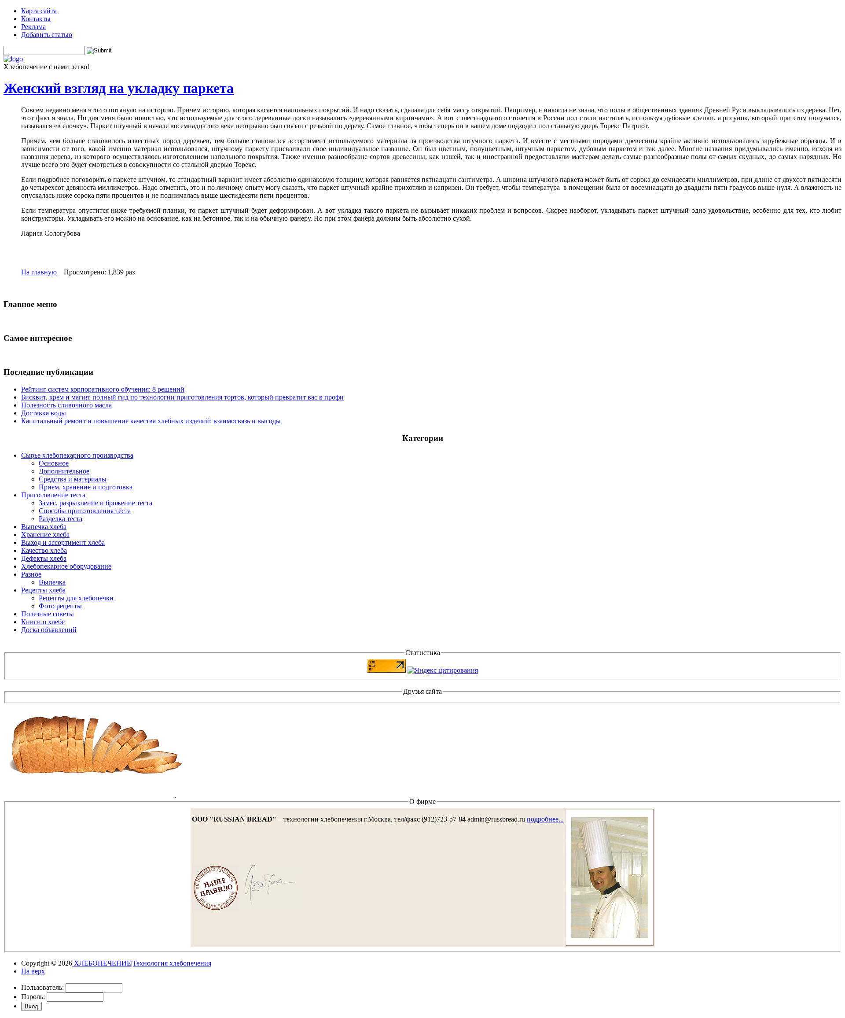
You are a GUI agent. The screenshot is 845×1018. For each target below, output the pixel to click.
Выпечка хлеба (43, 526)
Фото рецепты (60, 606)
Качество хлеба (44, 550)
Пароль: (33, 996)
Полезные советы (47, 614)
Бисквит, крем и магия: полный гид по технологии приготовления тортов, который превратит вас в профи (182, 397)
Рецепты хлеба (43, 590)
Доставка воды (43, 413)
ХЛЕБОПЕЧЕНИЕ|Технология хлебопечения (141, 963)
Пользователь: (42, 987)
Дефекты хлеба (43, 558)
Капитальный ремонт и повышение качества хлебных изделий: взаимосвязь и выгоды (151, 421)
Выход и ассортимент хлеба (63, 542)
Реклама (33, 26)
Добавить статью (46, 34)
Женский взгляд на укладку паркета (119, 88)
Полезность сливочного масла (66, 405)
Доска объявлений (49, 629)
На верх (33, 971)
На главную (39, 272)
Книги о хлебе (43, 622)
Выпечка (52, 582)
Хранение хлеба (45, 534)
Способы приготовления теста (85, 511)
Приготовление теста (53, 495)
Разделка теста (60, 518)
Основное (54, 463)
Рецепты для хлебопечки (76, 598)
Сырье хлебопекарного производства (77, 455)
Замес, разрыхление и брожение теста (95, 503)
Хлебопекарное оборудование (66, 566)
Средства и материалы (73, 479)
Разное (31, 574)
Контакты (36, 18)
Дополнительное (64, 471)
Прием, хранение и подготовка (85, 487)
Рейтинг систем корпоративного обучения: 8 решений (102, 389)
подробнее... (545, 819)
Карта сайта (39, 11)
